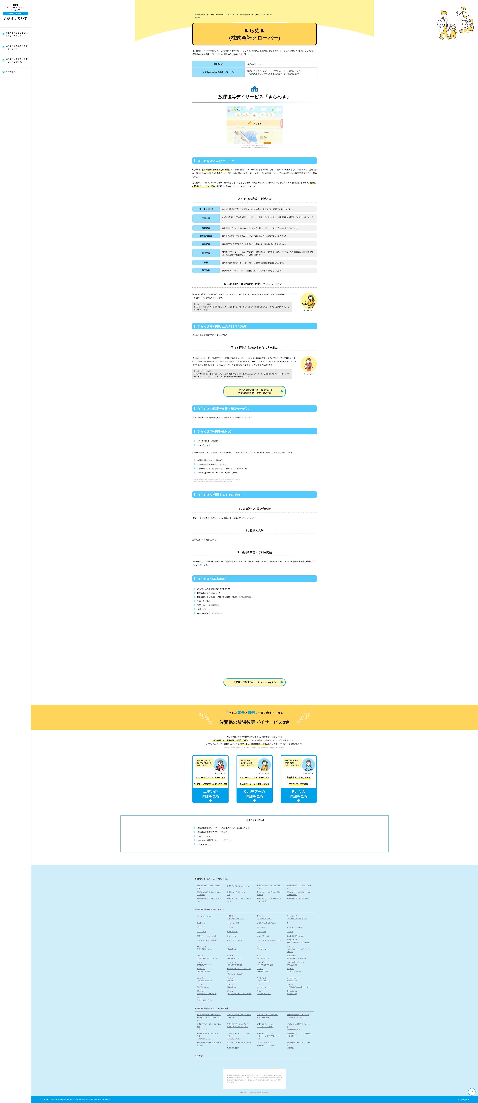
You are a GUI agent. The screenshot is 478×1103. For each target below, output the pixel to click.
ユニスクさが (201, 932)
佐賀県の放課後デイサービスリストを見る (254, 682)
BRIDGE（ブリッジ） (204, 916)
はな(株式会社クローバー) (13, 282)
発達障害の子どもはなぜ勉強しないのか (209, 899)
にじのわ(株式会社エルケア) (12, 268)
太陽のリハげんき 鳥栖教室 (15, 97)
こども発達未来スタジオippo (267, 923)
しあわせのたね (203, 844)
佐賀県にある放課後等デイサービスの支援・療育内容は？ (299, 1026)
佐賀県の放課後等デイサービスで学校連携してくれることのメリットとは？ (209, 1017)
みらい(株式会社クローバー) (13, 316)
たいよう (267, 70)
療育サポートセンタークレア (15, 81)
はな (291, 70)
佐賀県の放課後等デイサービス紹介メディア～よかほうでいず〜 (224, 827)
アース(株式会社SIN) (10, 128)
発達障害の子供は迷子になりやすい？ (238, 893)
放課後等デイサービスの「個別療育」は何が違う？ (16, 105)
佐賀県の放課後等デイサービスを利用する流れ (239, 1016)
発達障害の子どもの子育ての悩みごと (16, 87)
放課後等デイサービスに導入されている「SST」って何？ (209, 1026)
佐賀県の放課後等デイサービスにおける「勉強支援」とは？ (16, 87)
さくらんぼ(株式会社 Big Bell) (11, 209)
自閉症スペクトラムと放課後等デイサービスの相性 (15, 129)
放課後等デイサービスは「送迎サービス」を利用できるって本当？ (239, 1025)
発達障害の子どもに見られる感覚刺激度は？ (269, 893)
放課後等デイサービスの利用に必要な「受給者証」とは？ (267, 1016)
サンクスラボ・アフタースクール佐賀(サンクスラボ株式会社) (16, 218)
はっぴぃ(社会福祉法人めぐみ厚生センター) (16, 291)
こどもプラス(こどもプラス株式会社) (13, 188)
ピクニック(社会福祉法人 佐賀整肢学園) (15, 299)
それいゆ (230, 927)
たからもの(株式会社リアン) (11, 247)
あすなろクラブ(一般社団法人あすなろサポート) (17, 114)
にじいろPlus (261, 932)
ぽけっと (200, 927)
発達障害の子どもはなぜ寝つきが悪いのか (239, 899)
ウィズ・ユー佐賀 (233, 923)
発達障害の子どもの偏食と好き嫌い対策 (209, 886)
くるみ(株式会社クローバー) (13, 180)
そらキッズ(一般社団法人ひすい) (13, 233)
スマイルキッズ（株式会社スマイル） (16, 107)
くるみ (297, 70)
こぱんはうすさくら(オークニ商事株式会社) (13, 195)
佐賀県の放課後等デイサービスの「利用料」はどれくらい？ (298, 1016)
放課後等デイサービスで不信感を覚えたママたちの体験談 (16, 121)
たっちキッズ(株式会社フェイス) (12, 254)
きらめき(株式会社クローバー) (13, 159)
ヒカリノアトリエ (11, 89)
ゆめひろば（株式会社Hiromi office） (236, 917)
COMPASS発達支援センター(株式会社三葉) (15, 202)
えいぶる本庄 (261, 927)
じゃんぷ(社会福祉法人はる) (12, 226)
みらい (284, 70)
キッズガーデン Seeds (294, 927)
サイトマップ (462, 1100)
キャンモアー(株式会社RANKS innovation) (15, 173)
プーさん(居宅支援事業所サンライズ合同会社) (16, 308)
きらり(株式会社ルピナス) (12, 166)
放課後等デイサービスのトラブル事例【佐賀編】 (16, 138)
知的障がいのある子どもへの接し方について (16, 112)
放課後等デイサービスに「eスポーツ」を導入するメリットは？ (17, 97)
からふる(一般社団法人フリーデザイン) (16, 152)
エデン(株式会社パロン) (11, 135)
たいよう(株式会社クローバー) (13, 240)
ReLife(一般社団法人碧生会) (13, 330)
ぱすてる (276, 70)
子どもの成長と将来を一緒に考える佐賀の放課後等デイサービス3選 (254, 391)
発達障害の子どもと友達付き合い (238, 886)
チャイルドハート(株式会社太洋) (11, 261)
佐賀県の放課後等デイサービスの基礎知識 (17, 60)
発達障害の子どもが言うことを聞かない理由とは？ (299, 893)
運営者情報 (11, 71)
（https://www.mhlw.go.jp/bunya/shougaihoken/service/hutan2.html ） (212, 481)
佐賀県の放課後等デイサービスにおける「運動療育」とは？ (16, 77)
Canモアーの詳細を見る (254, 794)
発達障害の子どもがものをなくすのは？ (299, 886)
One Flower (201, 923)
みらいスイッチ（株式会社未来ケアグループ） (297, 917)
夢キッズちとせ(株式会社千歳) (10, 323)
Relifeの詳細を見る (298, 794)
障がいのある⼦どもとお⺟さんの (15, 13)
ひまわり (8, 77)
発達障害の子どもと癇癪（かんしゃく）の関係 (209, 893)
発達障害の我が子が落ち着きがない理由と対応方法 (16, 79)
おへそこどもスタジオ (13, 101)
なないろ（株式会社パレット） (264, 917)
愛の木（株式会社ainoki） (14, 93)
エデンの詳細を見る (210, 794)
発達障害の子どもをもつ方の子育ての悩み (16, 34)
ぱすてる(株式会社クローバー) (13, 275)
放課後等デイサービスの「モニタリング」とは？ (265, 1025)
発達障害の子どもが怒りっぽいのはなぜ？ (269, 886)
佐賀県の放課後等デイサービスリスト (17, 47)
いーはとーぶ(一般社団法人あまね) (13, 121)
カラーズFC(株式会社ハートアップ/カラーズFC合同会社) (17, 144)
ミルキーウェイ (10, 85)
